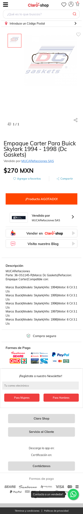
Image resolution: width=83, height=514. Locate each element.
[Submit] (75, 14)
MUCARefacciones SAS (37, 161)
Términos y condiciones (27, 511)
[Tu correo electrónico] (41, 388)
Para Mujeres (22, 397)
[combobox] (41, 15)
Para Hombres (61, 397)
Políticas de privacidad (56, 511)
